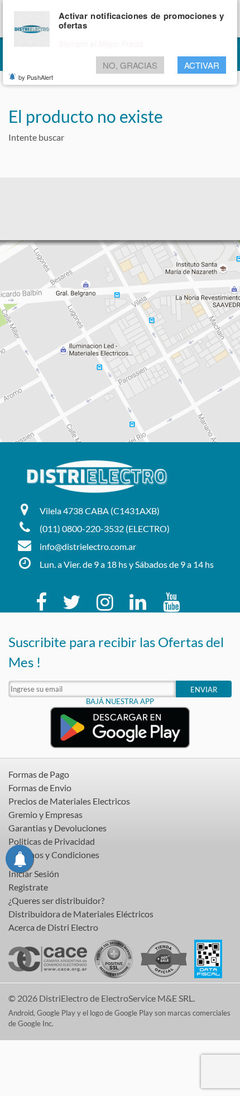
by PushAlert (35, 77)
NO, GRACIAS (130, 65)
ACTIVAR (201, 65)
